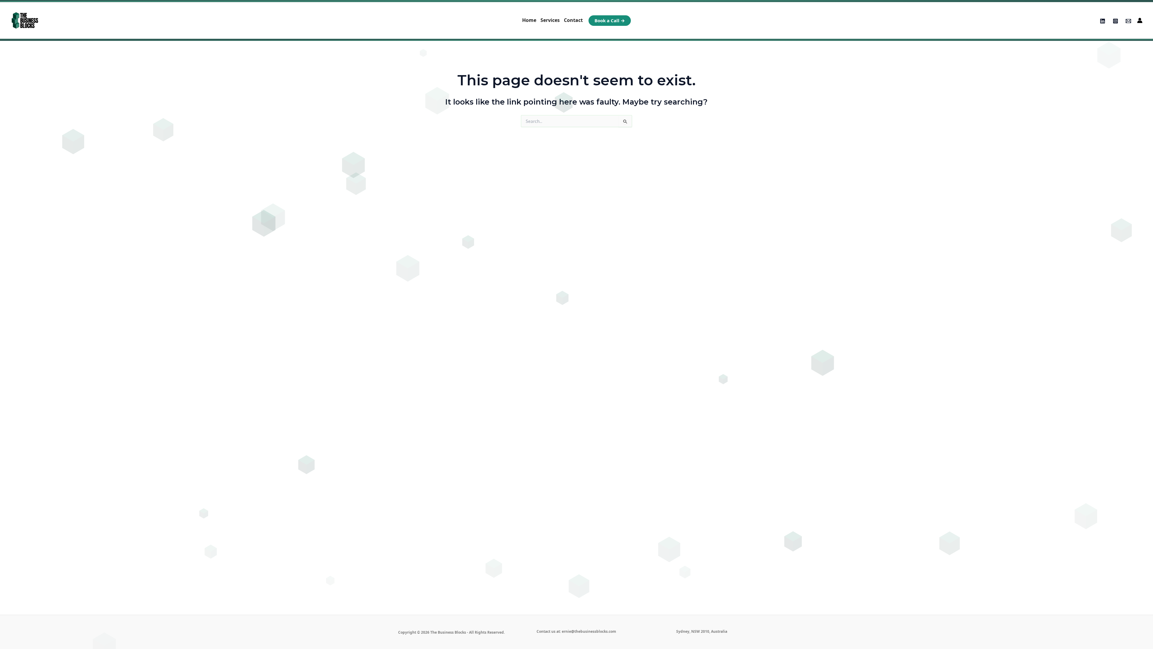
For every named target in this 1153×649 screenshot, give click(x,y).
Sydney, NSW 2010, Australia (701, 631)
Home (529, 20)
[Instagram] (1115, 21)
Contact (573, 20)
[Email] (1128, 21)
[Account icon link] (1139, 20)
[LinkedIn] (1102, 21)
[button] (610, 20)
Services (550, 20)
